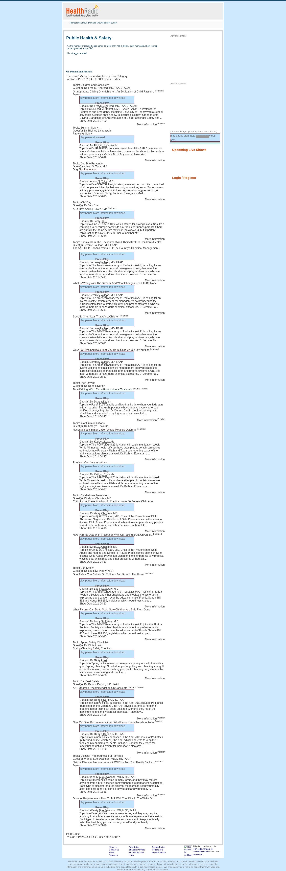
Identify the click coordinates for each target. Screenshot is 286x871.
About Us (113, 847)
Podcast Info (157, 850)
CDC (91, 48)
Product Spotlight (136, 852)
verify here (197, 854)
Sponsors (113, 855)
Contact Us (114, 850)
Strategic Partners (137, 850)
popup (130, 99)
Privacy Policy (158, 847)
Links (131, 855)
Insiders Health (159, 852)
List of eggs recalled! (77, 53)
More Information (119, 139)
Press (111, 852)
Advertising (134, 847)
